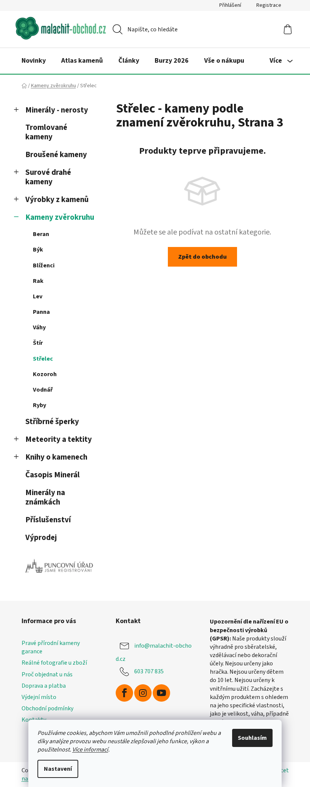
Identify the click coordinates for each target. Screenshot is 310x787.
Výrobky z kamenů (56, 199)
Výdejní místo (39, 697)
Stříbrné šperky (52, 421)
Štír (38, 343)
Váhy (39, 327)
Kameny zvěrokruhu (59, 217)
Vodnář (43, 390)
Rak (38, 281)
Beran (41, 234)
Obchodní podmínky (47, 708)
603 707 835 (149, 671)
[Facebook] (124, 693)
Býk (38, 249)
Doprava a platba (44, 686)
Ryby (39, 405)
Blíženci (43, 265)
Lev (37, 296)
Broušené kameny (56, 154)
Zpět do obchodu (202, 257)
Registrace (268, 5)
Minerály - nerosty (56, 110)
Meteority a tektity (58, 439)
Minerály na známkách (45, 497)
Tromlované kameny (46, 132)
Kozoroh (45, 374)
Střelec (43, 359)
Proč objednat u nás (47, 674)
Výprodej (41, 537)
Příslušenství (48, 519)
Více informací (90, 749)
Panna (41, 312)
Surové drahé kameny (48, 177)
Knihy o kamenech (56, 457)
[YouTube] (161, 693)
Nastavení (58, 769)
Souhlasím (252, 738)
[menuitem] (33, 61)
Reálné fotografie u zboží (54, 663)
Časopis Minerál (52, 474)
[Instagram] (143, 693)
